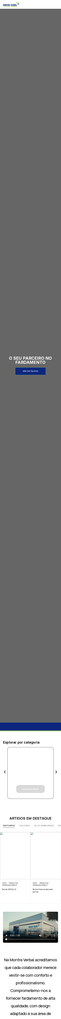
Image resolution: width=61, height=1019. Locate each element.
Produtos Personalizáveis (10, 884)
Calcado (24, 825)
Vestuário (9, 825)
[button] (30, 371)
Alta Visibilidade (44, 825)
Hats (4, 883)
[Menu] (56, 4)
